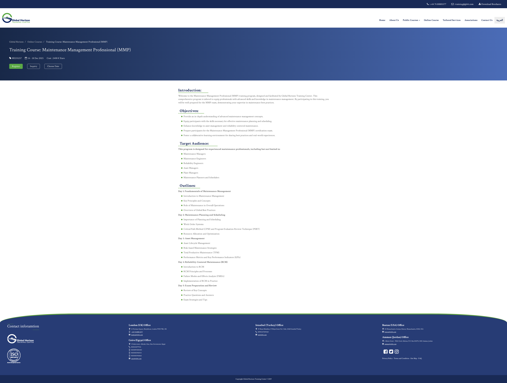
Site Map (413, 358)
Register (16, 66)
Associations (470, 20)
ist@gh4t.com (262, 335)
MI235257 (17, 58)
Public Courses (411, 20)
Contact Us (486, 20)
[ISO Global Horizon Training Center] (13, 356)
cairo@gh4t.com (136, 359)
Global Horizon (16, 41)
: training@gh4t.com (463, 4)
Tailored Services (452, 20)
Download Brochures (491, 4)
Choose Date (53, 66)
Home (383, 20)
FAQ (420, 358)
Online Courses (34, 41)
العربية (499, 20)
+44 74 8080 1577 (137, 332)
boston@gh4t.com (390, 332)
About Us (394, 20)
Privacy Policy (387, 358)
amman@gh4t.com (390, 344)
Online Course (431, 20)
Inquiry (33, 66)
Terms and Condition (401, 358)
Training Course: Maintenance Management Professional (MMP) (76, 41)
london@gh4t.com (137, 335)
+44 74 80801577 (438, 4)
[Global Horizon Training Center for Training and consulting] (386, 353)
